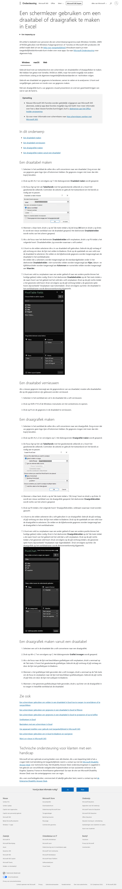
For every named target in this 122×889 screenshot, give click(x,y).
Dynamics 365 (7, 851)
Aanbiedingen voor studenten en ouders (93, 825)
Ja (68, 789)
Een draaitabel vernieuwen (34, 142)
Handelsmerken (66, 884)
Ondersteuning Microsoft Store (51, 809)
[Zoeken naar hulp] (110, 3)
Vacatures (85, 839)
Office (53, 3)
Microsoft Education (88, 802)
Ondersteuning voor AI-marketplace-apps (54, 847)
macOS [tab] (36, 62)
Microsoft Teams (8, 862)
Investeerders (86, 847)
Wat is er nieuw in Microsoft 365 (33, 738)
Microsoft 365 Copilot (9, 858)
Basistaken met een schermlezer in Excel (36, 724)
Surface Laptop (7, 805)
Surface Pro (6, 802)
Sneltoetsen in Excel (28, 719)
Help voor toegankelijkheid (54, 47)
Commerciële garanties (49, 825)
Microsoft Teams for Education (91, 809)
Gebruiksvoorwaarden (52, 884)
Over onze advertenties (80, 884)
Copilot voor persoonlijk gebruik (12, 813)
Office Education (87, 817)
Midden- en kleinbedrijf (9, 866)
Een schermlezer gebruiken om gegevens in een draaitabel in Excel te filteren (51, 710)
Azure (4, 847)
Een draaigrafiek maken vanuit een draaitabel (42, 152)
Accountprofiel (47, 802)
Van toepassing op (28, 34)
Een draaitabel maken (32, 137)
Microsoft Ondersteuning (84, 50)
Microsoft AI (6, 839)
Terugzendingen (47, 813)
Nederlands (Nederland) (13, 873)
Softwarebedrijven (48, 862)
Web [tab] (45, 62)
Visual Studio (46, 866)
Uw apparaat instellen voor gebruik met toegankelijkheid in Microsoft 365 (50, 729)
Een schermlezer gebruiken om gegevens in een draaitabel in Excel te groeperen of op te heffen (59, 714)
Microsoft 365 (43, 3)
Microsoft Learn (47, 843)
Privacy (40, 884)
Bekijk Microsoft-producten (10, 821)
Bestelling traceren (48, 817)
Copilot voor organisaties (10, 809)
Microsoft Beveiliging (9, 843)
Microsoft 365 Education (89, 813)
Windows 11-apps (8, 825)
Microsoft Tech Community (50, 851)
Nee (82, 789)
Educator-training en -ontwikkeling (92, 821)
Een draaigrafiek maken (33, 147)
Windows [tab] (26, 62)
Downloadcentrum (48, 805)
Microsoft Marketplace (49, 855)
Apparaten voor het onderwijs (90, 805)
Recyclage (45, 821)
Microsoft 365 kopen (74, 3)
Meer (60, 3)
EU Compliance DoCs (97, 884)
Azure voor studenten (88, 828)
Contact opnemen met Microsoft (26, 884)
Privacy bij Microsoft (88, 843)
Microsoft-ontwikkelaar (49, 839)
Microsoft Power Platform (50, 858)
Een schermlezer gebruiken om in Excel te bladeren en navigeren (46, 733)
